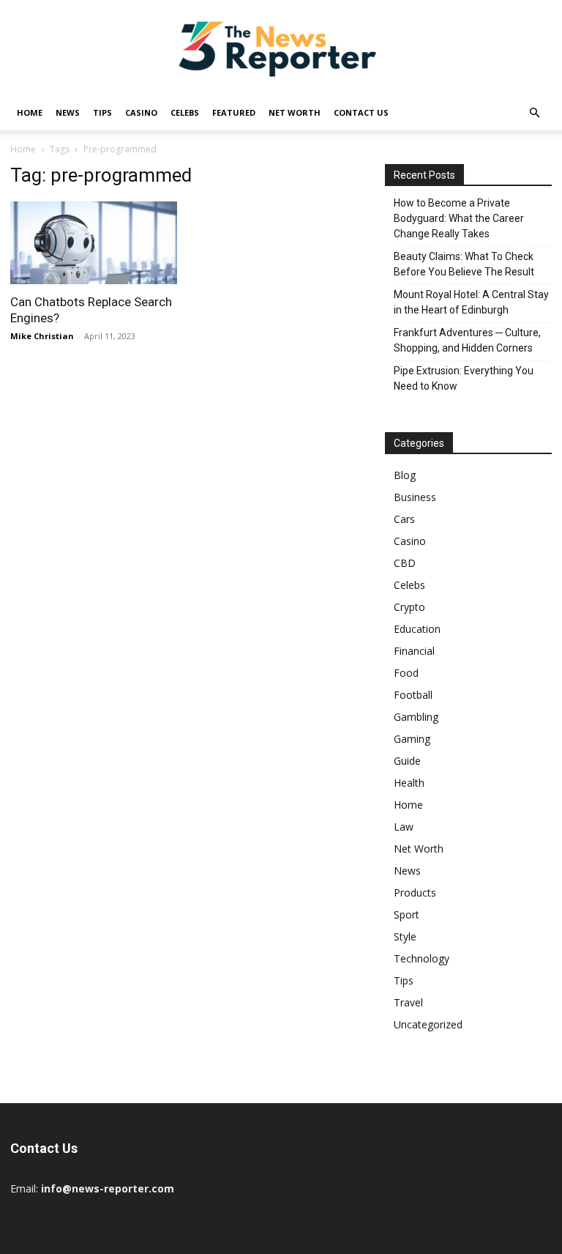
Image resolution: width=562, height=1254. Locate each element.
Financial (414, 651)
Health (409, 783)
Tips (102, 112)
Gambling (416, 717)
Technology (421, 958)
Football (413, 695)
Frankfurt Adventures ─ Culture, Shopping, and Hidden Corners (467, 340)
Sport (406, 914)
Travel (408, 1002)
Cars (404, 519)
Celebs (185, 112)
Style (405, 936)
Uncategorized (428, 1024)
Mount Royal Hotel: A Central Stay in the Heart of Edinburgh (471, 302)
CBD (405, 563)
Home (29, 112)
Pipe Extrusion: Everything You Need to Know (463, 378)
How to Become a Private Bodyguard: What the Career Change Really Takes (459, 218)
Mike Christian (42, 335)
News (68, 112)
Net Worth (295, 112)
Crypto (409, 607)
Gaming (412, 739)
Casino (141, 112)
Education (417, 629)
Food (406, 673)
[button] (534, 113)
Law (403, 827)
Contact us (361, 112)
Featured (233, 112)
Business (415, 497)
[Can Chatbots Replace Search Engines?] (93, 242)
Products (415, 892)
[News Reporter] (281, 48)
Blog (405, 475)
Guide (407, 761)
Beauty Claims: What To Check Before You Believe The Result (464, 264)
